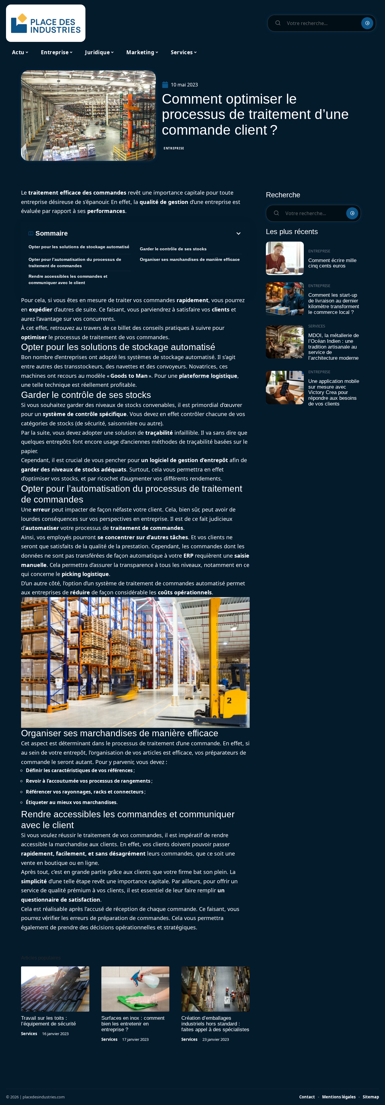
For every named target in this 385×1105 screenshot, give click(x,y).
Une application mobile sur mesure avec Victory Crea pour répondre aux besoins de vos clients (333, 392)
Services (29, 1033)
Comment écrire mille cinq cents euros (332, 263)
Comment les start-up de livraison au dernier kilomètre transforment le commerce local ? (333, 303)
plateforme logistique (208, 375)
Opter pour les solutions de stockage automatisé (79, 246)
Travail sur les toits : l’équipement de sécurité (48, 1021)
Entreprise (174, 148)
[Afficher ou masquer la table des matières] (155, 233)
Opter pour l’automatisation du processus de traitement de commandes (75, 262)
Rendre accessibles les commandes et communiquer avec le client (68, 279)
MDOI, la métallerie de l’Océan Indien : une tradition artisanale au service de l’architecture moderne (333, 347)
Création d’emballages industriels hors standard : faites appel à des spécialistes (215, 1023)
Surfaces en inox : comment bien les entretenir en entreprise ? (133, 1023)
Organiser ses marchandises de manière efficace (190, 259)
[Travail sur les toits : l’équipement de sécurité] (55, 989)
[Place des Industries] (46, 23)
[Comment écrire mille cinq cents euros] (285, 258)
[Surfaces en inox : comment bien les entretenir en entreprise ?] (135, 989)
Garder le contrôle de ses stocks (173, 248)
